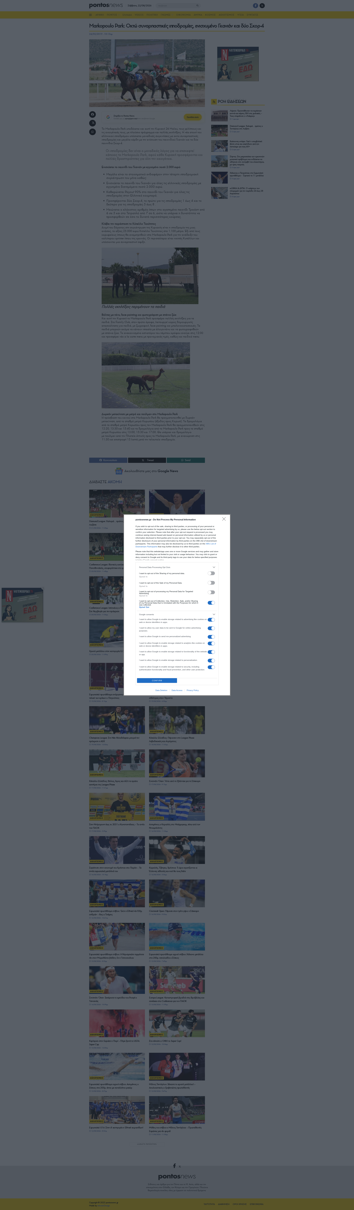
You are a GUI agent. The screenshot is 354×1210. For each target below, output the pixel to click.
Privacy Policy (193, 690)
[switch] (211, 573)
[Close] (224, 519)
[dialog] (177, 605)
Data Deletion (161, 690)
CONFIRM (157, 681)
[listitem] (177, 567)
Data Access (177, 690)
